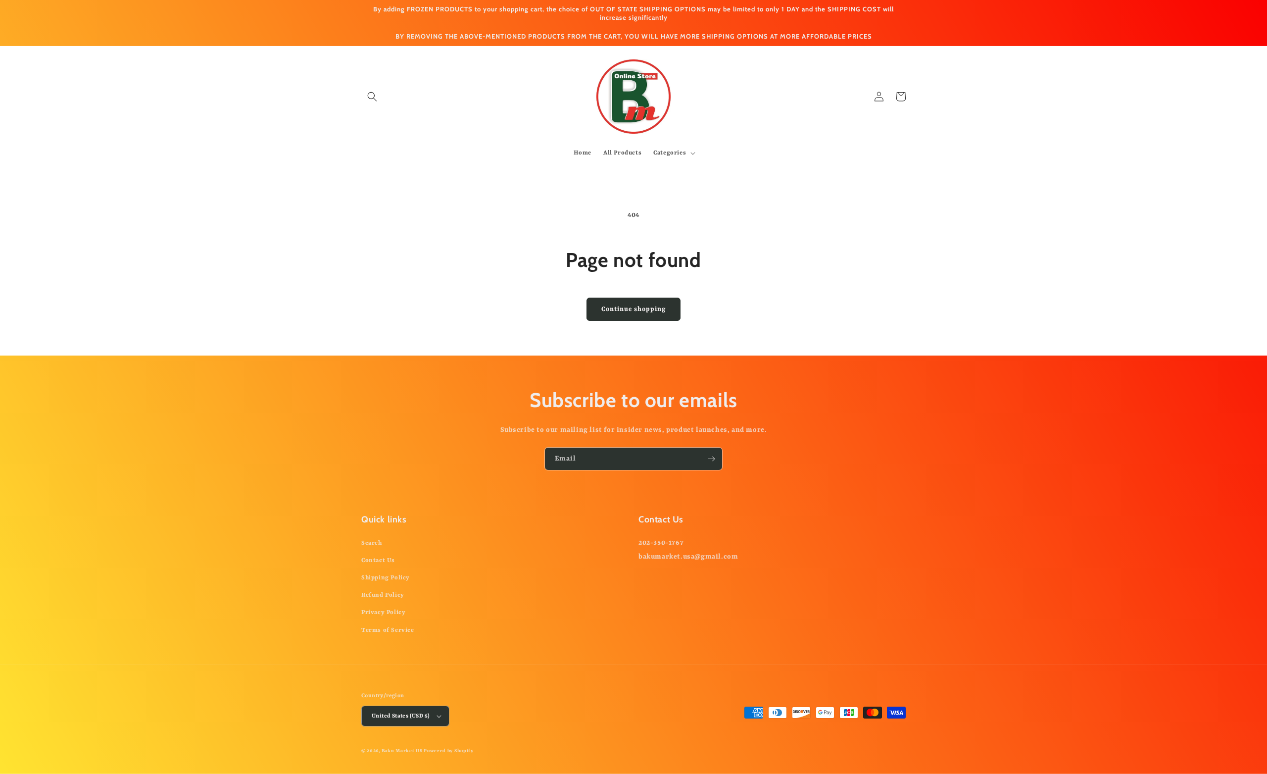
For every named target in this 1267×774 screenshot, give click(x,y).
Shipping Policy (385, 577)
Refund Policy (382, 595)
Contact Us (378, 560)
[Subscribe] (711, 458)
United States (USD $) (401, 716)
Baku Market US (402, 751)
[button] (372, 96)
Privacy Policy (383, 612)
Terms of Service (387, 630)
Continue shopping (633, 309)
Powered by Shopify (449, 751)
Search (371, 543)
